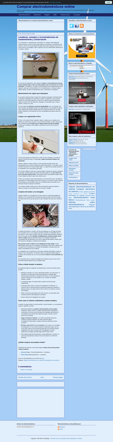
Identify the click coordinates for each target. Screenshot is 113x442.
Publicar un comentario (26, 369)
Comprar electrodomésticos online (46, 7)
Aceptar (108, 2)
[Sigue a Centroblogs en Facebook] (77, 27)
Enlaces (80, 438)
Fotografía (77, 14)
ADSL (55, 14)
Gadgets (47, 14)
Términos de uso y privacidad (58, 438)
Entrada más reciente (25, 377)
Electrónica (37, 14)
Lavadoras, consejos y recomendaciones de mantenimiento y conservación (38, 38)
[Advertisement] (40, 26)
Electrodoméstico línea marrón (85, 200)
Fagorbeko (62, 427)
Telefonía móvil (65, 14)
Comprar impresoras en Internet (78, 193)
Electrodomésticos (24, 14)
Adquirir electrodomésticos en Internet (33, 360)
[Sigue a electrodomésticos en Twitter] (72, 27)
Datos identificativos (72, 438)
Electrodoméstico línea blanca (51, 360)
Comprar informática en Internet (82, 194)
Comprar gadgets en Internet (86, 191)
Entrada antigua (58, 377)
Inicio (42, 377)
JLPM (61, 429)
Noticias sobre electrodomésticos (82, 203)
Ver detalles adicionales (55, 2)
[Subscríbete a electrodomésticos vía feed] (82, 27)
